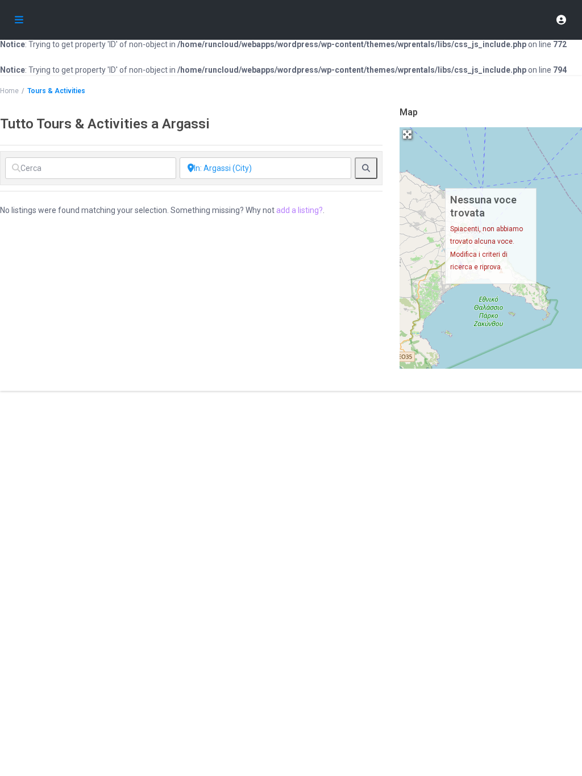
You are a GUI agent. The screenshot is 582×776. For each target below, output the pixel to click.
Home (9, 91)
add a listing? (299, 210)
